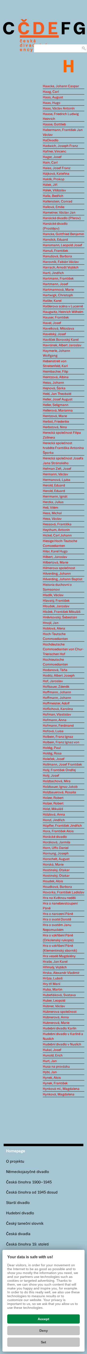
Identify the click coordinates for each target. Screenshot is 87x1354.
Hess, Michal (52, 513)
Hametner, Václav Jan (59, 212)
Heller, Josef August (57, 399)
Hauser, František (56, 317)
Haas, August (53, 97)
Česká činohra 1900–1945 (29, 1182)
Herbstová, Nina (55, 427)
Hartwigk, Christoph (58, 295)
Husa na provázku (56, 1066)
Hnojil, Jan (50, 623)
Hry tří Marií (51, 984)
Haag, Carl (51, 92)
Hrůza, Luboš (53, 978)
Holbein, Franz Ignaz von (61, 742)
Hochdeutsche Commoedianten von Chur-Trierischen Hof (63, 649)
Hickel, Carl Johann (57, 535)
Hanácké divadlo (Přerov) (62, 218)
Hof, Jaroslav (53, 681)
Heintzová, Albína (56, 377)
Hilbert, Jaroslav (55, 557)
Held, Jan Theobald (57, 394)
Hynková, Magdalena (58, 1094)
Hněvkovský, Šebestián (60, 617)
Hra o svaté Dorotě (57, 919)
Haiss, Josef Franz (56, 168)
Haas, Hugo (51, 103)
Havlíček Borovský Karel (61, 339)
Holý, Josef (51, 775)
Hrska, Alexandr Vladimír (61, 973)
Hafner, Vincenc (54, 151)
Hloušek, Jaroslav (56, 606)
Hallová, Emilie (53, 207)
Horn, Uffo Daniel (55, 848)
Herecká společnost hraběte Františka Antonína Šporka (63, 448)
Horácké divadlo (55, 837)
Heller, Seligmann (55, 405)
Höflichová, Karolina (58, 709)
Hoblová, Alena (54, 628)
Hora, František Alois (58, 831)
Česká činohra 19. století (27, 1244)
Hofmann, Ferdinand (58, 725)
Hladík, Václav (53, 595)
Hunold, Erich (53, 1055)
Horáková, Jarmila (56, 842)
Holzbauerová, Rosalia (59, 792)
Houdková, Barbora (57, 887)
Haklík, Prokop (53, 179)
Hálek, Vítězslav (54, 190)
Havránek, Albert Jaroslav (62, 345)
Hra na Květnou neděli (59, 898)
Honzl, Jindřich (54, 820)
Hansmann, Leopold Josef (62, 245)
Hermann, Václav (55, 474)
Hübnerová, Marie (56, 1023)
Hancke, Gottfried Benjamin (63, 234)
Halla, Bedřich (53, 196)
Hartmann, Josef (55, 284)
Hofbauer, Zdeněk (56, 686)
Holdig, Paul (52, 748)
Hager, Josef (52, 157)
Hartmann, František (58, 278)
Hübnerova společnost (60, 1012)
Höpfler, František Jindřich (62, 825)
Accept (43, 1319)
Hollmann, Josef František (62, 764)
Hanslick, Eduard (55, 239)
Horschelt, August (56, 859)
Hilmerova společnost (59, 568)
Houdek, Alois (53, 881)
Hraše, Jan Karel (55, 961)
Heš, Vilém (50, 507)
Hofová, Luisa (53, 731)
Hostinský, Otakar (56, 870)
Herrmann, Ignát (55, 496)
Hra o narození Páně (58, 914)
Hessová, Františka (57, 524)
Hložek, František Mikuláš (61, 612)
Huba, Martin (52, 989)
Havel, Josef (52, 323)
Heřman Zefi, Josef (57, 469)
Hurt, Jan (50, 1061)
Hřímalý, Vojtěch (55, 967)
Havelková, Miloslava (58, 328)
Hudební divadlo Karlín (59, 1028)
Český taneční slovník (25, 1224)
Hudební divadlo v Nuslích (62, 1044)
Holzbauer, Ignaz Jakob (60, 787)
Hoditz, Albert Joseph (59, 675)
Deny (43, 1330)
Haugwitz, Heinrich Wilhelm (63, 312)
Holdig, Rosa (52, 753)
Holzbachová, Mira (57, 781)
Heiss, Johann (53, 382)
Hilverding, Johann (57, 573)
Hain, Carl (50, 162)
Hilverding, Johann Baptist (62, 579)
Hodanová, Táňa (55, 670)
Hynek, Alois (52, 1077)
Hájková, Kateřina (56, 173)
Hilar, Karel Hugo (55, 551)
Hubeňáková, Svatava (59, 995)
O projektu (15, 1161)
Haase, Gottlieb (54, 124)
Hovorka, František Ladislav (63, 892)
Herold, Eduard (54, 485)
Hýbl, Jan (50, 1072)
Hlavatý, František (56, 600)
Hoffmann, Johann (57, 692)
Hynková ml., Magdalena (61, 1089)
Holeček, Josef (54, 759)
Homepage (15, 1151)
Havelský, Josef (54, 334)
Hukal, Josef (52, 1050)
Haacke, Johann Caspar (61, 86)
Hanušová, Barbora (57, 256)
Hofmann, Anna (54, 720)
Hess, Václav (52, 519)
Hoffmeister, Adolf (56, 703)
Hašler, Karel (52, 301)
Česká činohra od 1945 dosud (32, 1192)
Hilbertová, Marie (55, 562)
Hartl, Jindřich (53, 273)
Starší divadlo (18, 1203)
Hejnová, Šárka (54, 388)
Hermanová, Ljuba (56, 480)
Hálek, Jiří (50, 185)
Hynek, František (55, 1083)
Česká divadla (18, 1234)
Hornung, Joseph (56, 853)
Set (43, 1342)
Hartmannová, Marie (58, 289)
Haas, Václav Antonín (59, 108)
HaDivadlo (50, 140)
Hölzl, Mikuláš (53, 809)
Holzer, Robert (53, 798)
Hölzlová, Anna (54, 814)
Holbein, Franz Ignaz (58, 737)
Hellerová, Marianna (58, 410)
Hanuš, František (55, 251)
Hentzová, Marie (55, 416)
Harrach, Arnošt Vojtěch (61, 267)
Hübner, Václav (54, 1006)
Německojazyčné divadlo (27, 1172)
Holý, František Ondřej (59, 770)
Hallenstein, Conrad (57, 201)
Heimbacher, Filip (55, 371)
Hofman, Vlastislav (57, 714)
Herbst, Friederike (56, 421)
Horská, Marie (53, 864)
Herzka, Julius (53, 502)
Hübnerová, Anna (56, 1017)
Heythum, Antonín (56, 530)
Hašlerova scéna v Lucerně (63, 306)
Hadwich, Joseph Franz (60, 146)
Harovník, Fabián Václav (61, 262)
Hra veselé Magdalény (59, 956)
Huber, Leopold (54, 1000)
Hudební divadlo (20, 1213)
